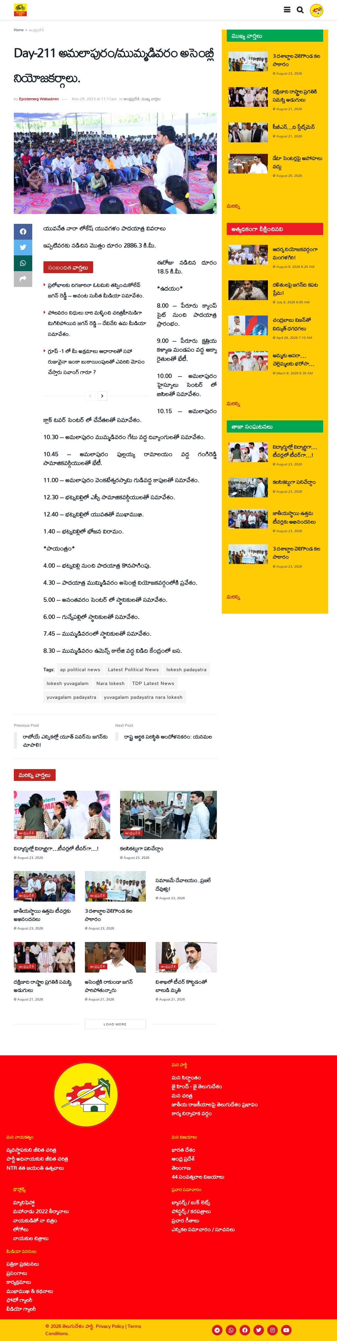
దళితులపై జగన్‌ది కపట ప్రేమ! (295, 288)
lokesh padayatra (187, 669)
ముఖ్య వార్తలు (151, 99)
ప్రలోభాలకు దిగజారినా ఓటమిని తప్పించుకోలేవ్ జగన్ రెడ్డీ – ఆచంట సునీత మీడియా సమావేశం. (96, 290)
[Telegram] (217, 1330)
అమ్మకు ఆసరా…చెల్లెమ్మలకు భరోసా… (293, 359)
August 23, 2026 (30, 857)
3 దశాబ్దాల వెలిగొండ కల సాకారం (108, 914)
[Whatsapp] (231, 1330)
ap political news (80, 669)
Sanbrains (323, 1329)
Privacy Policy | (112, 1326)
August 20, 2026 (289, 175)
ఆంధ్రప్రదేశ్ (36, 30)
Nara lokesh (110, 683)
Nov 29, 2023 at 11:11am (94, 99)
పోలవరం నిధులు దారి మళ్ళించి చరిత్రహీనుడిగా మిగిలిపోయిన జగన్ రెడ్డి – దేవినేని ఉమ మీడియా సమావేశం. (97, 323)
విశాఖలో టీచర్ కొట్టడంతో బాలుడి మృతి (181, 985)
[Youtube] (286, 1330)
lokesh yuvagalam (68, 683)
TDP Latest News (153, 683)
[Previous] (90, 396)
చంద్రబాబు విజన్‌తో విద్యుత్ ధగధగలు (292, 323)
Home (19, 30)
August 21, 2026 (30, 999)
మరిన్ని (233, 205)
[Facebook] (245, 1330)
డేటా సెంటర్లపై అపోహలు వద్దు (298, 162)
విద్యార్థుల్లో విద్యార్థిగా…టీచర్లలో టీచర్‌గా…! (56, 848)
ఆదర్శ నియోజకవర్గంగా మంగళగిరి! (295, 253)
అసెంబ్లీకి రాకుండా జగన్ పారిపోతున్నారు (109, 985)
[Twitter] (258, 1330)
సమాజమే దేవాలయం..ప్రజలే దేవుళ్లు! (183, 884)
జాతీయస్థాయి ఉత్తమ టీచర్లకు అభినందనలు (42, 914)
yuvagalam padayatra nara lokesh (143, 697)
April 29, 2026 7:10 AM (294, 337)
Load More (115, 1024)
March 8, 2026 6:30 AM (294, 373)
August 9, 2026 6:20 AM (295, 266)
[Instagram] (272, 1330)
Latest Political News (133, 669)
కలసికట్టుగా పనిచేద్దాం (141, 848)
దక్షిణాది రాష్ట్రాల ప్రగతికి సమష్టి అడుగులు (43, 985)
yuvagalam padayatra (71, 697)
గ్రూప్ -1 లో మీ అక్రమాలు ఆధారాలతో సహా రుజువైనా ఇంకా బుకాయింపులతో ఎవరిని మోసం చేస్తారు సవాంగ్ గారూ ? (96, 361)
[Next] (102, 396)
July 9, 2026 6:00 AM (292, 302)
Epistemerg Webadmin (39, 99)
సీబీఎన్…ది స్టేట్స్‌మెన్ (294, 126)
